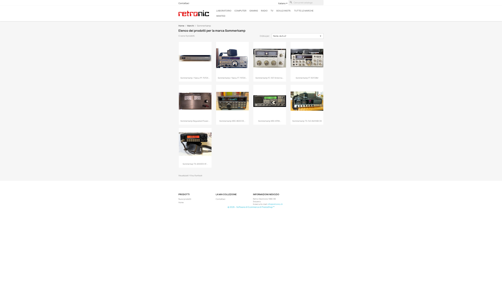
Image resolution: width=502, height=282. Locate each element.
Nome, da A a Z (297, 36)
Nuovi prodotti (184, 199)
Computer (240, 10)
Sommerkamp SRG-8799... (269, 121)
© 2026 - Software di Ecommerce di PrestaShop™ (251, 207)
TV (272, 10)
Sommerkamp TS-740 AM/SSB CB (307, 121)
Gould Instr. (283, 10)
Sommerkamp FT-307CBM (307, 78)
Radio (264, 10)
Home (181, 202)
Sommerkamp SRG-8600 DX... (232, 121)
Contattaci (183, 3)
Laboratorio (223, 10)
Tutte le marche (303, 10)
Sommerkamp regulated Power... (195, 121)
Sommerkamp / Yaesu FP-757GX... (195, 78)
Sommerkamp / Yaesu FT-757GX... (232, 78)
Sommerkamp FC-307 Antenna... (269, 78)
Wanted (220, 15)
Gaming (253, 10)
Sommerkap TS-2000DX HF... (195, 164)
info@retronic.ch (275, 204)
